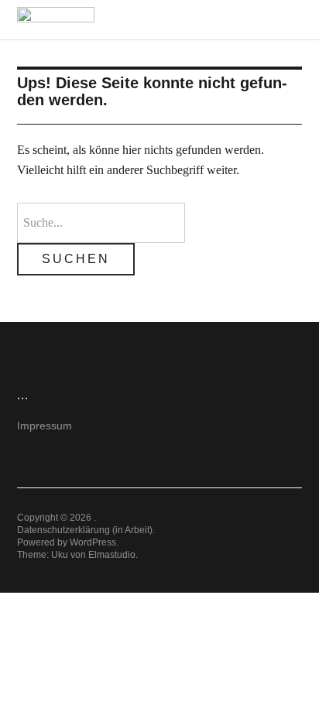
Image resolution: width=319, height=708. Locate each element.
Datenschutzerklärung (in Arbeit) (85, 530)
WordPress (93, 542)
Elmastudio (111, 554)
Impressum (44, 425)
